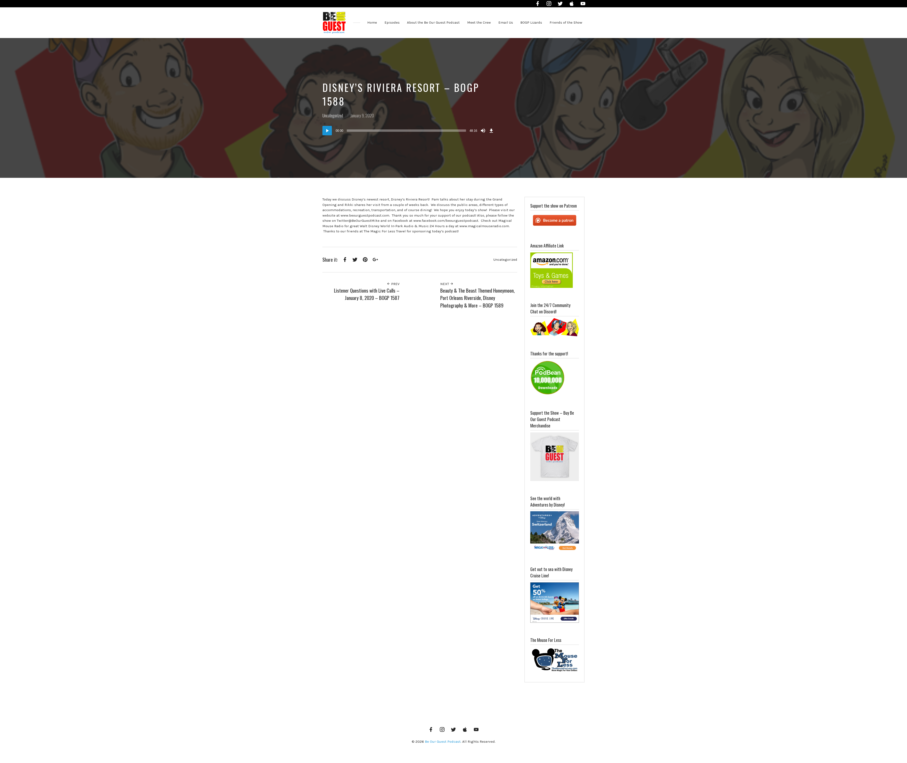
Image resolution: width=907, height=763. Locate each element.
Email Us (505, 22)
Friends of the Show (566, 22)
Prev (394, 284)
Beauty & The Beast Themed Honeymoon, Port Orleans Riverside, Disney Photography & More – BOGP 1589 (477, 298)
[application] (408, 130)
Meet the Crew (479, 22)
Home (372, 22)
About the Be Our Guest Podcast (433, 22)
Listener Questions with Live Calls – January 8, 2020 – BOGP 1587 (366, 294)
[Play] (327, 130)
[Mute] (483, 130)
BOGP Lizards (531, 22)
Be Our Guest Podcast (443, 741)
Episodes (392, 22)
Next (445, 284)
